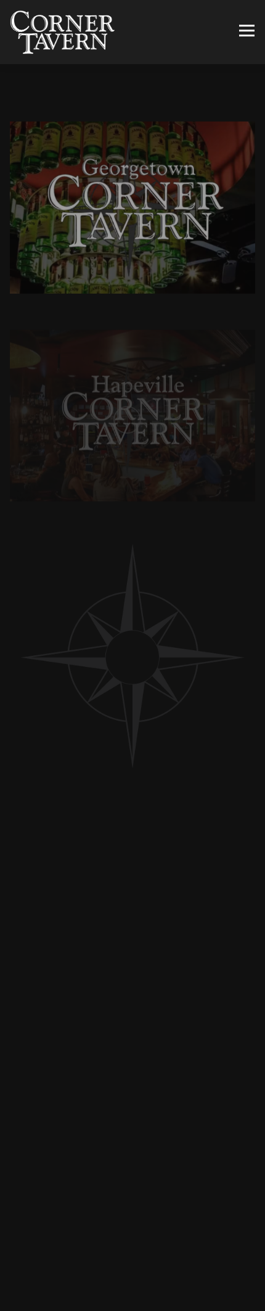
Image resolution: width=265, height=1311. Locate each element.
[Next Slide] (246, 1184)
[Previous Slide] (19, 1184)
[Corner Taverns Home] (62, 32)
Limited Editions (171, 1005)
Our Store (77, 1005)
